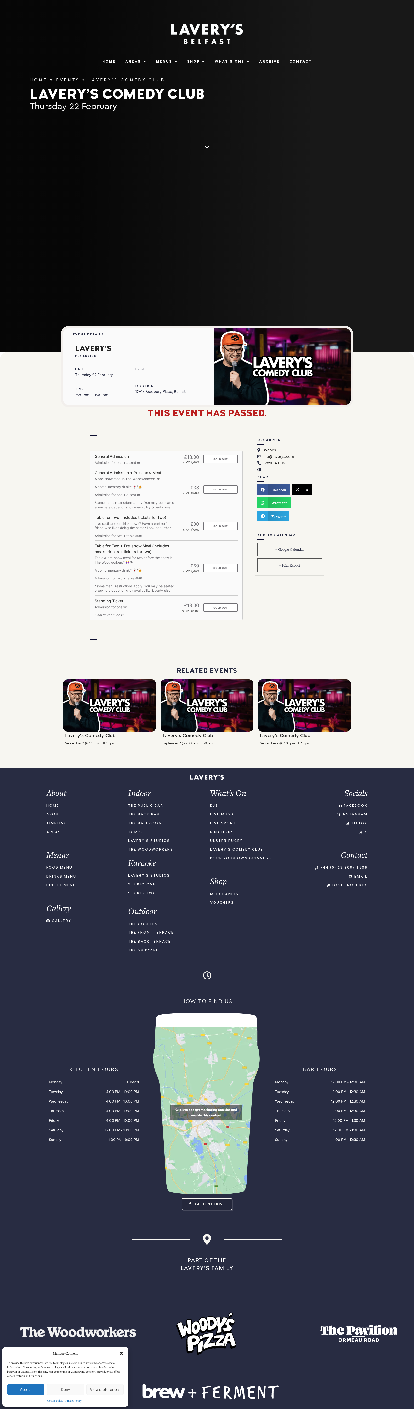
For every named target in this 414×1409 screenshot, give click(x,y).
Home (109, 61)
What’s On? (229, 61)
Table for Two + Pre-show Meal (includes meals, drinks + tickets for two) (132, 548)
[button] (121, 1353)
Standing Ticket (109, 600)
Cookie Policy (55, 1400)
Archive (269, 61)
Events (68, 80)
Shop (193, 61)
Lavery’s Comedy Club (90, 735)
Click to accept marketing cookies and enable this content (206, 1112)
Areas (133, 61)
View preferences (105, 1389)
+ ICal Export (289, 565)
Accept (26, 1389)
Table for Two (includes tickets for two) (130, 517)
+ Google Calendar (289, 549)
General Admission (112, 456)
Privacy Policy (73, 1400)
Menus (164, 61)
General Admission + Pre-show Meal (128, 472)
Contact (300, 61)
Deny (65, 1389)
